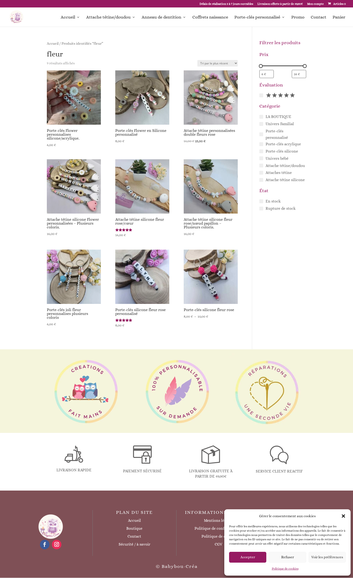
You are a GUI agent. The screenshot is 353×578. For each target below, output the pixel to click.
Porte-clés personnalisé (257, 17)
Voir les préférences (327, 557)
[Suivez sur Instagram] (56, 544)
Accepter (247, 557)
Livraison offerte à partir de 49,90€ (280, 4)
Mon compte (315, 4)
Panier (339, 17)
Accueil (68, 17)
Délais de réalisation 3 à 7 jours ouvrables (226, 4)
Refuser (287, 557)
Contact (318, 17)
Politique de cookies (285, 568)
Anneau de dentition (161, 17)
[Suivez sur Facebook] (44, 544)
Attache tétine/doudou (108, 17)
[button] (343, 516)
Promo (297, 17)
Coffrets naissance (210, 17)
